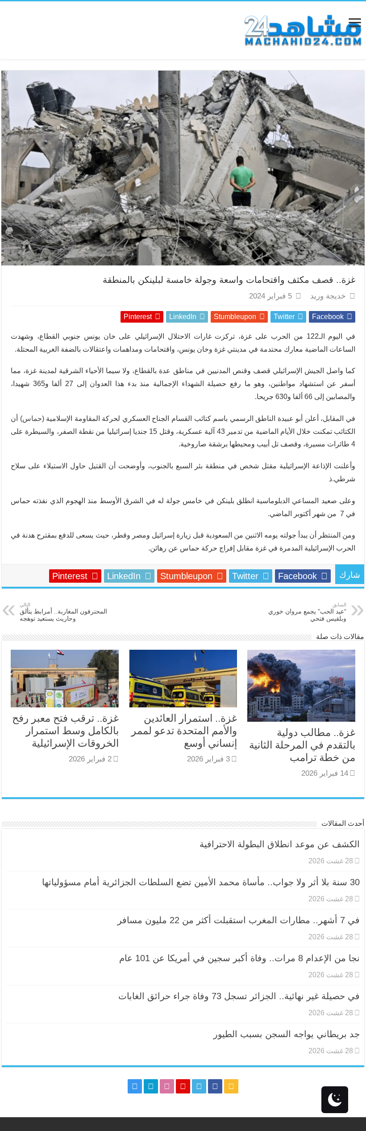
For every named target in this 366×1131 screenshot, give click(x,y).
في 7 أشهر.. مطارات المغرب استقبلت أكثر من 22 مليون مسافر (238, 920)
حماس (32, 418)
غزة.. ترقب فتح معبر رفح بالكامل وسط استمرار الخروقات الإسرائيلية (65, 730)
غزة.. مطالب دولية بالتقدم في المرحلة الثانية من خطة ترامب (302, 745)
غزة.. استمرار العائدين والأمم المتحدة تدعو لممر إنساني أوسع (184, 730)
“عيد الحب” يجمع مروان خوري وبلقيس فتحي (307, 612)
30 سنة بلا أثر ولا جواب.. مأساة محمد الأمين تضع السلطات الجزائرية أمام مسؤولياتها (201, 882)
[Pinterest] (183, 1086)
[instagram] (135, 1086)
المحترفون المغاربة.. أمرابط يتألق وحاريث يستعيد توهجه (63, 612)
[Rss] (231, 1086)
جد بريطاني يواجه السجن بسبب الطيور (286, 1034)
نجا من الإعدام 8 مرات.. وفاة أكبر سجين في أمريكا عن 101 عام (239, 958)
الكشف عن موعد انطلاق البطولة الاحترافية (280, 844)
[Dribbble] (167, 1086)
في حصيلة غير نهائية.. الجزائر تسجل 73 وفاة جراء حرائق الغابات (239, 996)
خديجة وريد (328, 296)
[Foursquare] (151, 1086)
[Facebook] (215, 1086)
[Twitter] (199, 1086)
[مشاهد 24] (302, 29)
